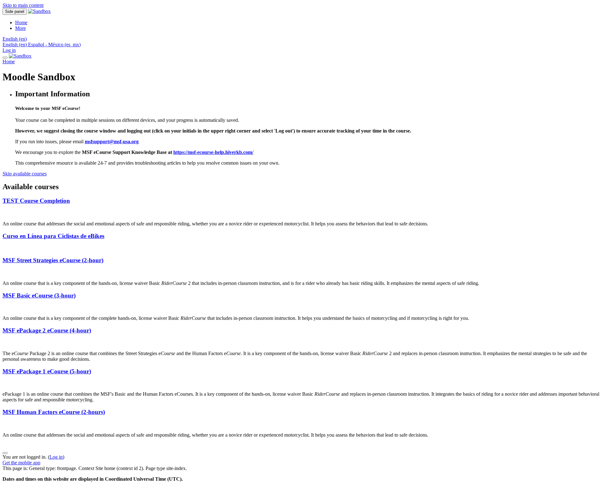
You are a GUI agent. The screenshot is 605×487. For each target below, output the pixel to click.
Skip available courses (25, 173)
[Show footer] (5, 453)
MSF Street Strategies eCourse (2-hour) (53, 260)
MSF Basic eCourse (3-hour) (39, 295)
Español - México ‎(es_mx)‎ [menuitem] (54, 44)
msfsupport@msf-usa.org (112, 141)
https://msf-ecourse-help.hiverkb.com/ (213, 152)
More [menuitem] (20, 28)
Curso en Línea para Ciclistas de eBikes (53, 236)
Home (9, 61)
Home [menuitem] (21, 22)
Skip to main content (23, 5)
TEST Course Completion (36, 200)
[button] (15, 39)
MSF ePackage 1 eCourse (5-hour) (47, 371)
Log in (9, 50)
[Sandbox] (20, 56)
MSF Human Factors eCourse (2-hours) (54, 412)
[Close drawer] (5, 58)
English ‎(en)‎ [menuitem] (15, 44)
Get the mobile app (21, 462)
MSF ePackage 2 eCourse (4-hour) (47, 330)
